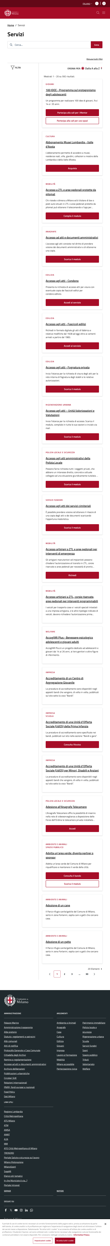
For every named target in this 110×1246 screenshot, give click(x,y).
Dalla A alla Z (92, 68)
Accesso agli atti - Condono (62, 281)
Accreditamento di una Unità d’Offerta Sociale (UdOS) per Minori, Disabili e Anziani (72, 768)
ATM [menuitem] (6, 1125)
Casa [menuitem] (59, 1032)
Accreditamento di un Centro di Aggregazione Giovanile (64, 680)
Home (10, 25)
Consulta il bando (72, 875)
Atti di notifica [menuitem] (11, 1045)
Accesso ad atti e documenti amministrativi (72, 237)
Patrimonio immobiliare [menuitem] (93, 1022)
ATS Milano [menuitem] (9, 1120)
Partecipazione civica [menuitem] (67, 1069)
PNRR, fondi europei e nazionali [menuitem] (19, 1087)
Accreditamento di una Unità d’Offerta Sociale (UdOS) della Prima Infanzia (69, 724)
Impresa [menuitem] (60, 1050)
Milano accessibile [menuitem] (65, 1064)
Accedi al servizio (72, 302)
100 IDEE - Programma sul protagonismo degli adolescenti (71, 92)
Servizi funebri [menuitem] (89, 1045)
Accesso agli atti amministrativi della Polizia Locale (68, 460)
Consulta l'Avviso (72, 744)
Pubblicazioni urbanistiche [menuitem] (17, 1073)
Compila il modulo (72, 216)
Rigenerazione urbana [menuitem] (93, 1036)
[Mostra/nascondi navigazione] (103, 12)
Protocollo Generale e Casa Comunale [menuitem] (22, 1050)
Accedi (72, 828)
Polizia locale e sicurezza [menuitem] (89, 1030)
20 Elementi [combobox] (94, 969)
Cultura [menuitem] (60, 1036)
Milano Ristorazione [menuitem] (13, 1162)
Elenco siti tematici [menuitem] (13, 1176)
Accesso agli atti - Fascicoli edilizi (66, 324)
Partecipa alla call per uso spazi (72, 120)
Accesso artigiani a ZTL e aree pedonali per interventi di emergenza (71, 551)
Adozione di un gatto (58, 942)
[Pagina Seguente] (94, 974)
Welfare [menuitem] (86, 1069)
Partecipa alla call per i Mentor (72, 112)
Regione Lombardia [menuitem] (13, 1111)
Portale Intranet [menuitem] (12, 1185)
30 (87, 974)
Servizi (7, 1190)
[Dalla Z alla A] (101, 68)
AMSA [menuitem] (7, 1130)
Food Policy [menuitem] (9, 1092)
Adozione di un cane (58, 905)
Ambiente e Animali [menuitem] (66, 1022)
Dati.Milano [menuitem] (9, 1096)
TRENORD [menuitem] (9, 1153)
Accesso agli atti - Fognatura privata (68, 367)
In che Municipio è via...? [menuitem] (15, 1180)
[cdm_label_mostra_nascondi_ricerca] (98, 13)
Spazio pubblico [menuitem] (89, 1055)
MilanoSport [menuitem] (10, 1166)
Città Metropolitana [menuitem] (13, 1116)
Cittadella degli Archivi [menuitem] (15, 1055)
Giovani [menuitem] (60, 1045)
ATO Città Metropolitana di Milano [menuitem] (20, 1148)
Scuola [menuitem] (85, 1041)
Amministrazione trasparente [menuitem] (18, 1027)
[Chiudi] (105, 1224)
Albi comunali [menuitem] (10, 1041)
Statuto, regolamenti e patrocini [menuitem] (19, 1036)
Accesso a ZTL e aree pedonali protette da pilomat (71, 192)
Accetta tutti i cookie (65, 1240)
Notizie (60, 1190)
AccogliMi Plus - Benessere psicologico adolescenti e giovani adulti (69, 639)
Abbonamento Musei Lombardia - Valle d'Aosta (69, 144)
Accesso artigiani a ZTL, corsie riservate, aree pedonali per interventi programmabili (72, 599)
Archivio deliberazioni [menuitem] (14, 1069)
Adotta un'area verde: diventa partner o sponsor (69, 855)
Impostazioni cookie (43, 1240)
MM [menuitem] (6, 1143)
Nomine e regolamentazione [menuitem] (17, 1059)
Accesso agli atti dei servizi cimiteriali (68, 506)
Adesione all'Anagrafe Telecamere (66, 807)
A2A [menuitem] (6, 1139)
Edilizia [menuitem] (60, 1041)
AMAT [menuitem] (7, 1134)
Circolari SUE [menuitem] (10, 1078)
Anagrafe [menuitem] (61, 1027)
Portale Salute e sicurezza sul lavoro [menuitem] (21, 1157)
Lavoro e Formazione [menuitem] (67, 1055)
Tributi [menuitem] (85, 1059)
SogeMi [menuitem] (7, 1171)
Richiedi (72, 575)
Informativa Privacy (81, 1234)
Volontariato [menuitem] (88, 1064)
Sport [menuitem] (85, 1050)
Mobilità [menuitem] (61, 1059)
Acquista (72, 168)
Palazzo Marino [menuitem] (11, 1022)
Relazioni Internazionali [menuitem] (15, 1082)
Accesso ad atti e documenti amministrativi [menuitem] (25, 1064)
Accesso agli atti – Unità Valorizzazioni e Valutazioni (70, 413)
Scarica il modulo (72, 259)
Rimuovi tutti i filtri (95, 59)
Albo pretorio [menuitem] (10, 1032)
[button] (87, 3)
